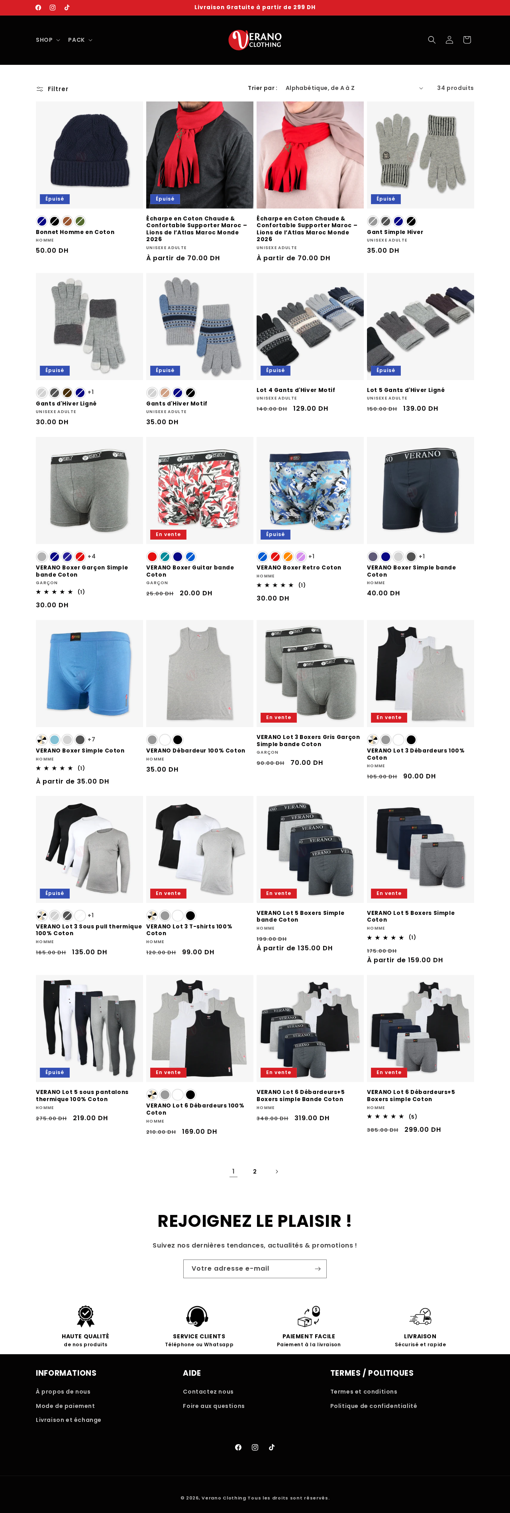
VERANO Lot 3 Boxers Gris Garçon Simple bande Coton (308, 741)
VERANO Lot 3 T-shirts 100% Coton (189, 930)
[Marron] (67, 221)
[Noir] (55, 221)
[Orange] (288, 557)
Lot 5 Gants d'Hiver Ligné (406, 390)
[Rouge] (80, 557)
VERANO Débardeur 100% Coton (195, 751)
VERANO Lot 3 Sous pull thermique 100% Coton (89, 930)
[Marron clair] (165, 393)
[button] (47, 39)
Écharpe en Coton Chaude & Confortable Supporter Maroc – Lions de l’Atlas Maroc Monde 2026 (196, 229)
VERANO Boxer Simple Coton (80, 751)
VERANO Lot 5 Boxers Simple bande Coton (300, 917)
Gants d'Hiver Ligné (66, 403)
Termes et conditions (364, 1392)
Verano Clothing (224, 1498)
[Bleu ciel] (55, 740)
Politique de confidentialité (374, 1406)
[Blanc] (165, 740)
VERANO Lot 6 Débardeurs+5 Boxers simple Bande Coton (301, 1096)
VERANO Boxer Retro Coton (299, 567)
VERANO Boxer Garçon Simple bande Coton (82, 571)
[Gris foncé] (386, 221)
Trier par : (262, 88)
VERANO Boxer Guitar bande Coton (190, 571)
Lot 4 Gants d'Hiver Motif (296, 390)
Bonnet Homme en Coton (75, 232)
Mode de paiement (65, 1406)
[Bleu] (190, 557)
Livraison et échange (69, 1420)
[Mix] (42, 740)
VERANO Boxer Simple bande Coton (411, 571)
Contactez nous (208, 1392)
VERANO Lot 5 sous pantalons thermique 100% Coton (82, 1096)
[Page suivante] (276, 1171)
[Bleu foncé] (42, 221)
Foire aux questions (214, 1406)
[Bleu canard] (165, 557)
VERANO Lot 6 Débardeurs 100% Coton (195, 1109)
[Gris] (373, 221)
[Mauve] (301, 557)
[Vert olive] (80, 221)
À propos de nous (63, 1392)
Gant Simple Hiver (395, 232)
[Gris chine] (42, 557)
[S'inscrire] (317, 1269)
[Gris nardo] (373, 557)
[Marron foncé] (67, 393)
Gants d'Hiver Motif (177, 403)
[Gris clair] (42, 393)
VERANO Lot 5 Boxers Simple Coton (411, 917)
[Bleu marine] (67, 557)
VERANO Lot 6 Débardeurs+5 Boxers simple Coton (411, 1096)
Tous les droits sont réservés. (288, 1498)
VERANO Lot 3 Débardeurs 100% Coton (416, 754)
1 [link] (233, 1171)
